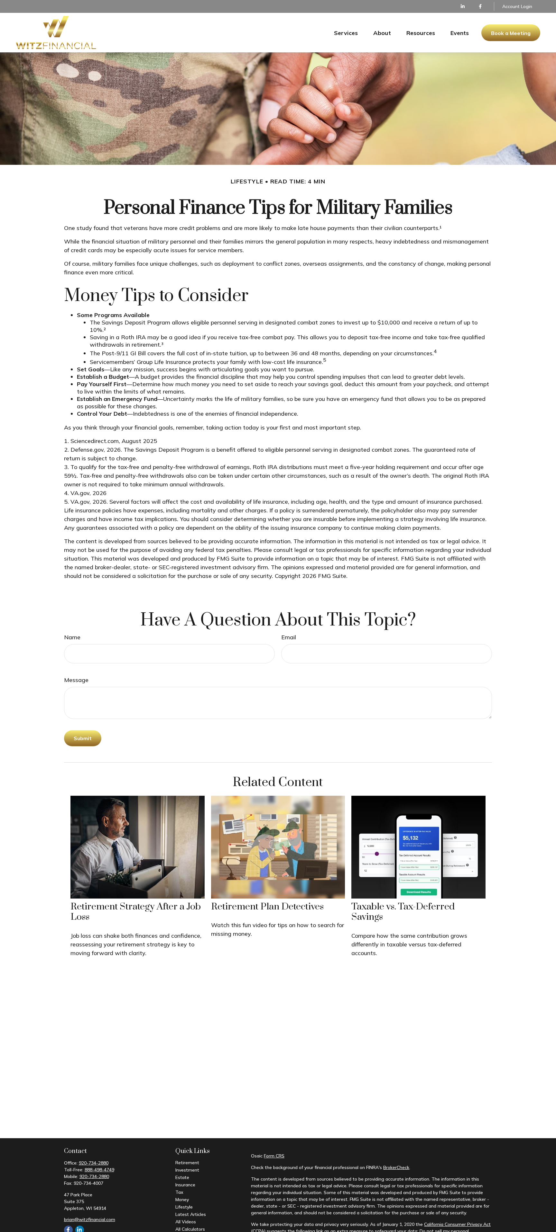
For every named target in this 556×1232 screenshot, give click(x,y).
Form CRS (274, 1156)
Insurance (185, 1185)
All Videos (185, 1222)
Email (288, 637)
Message (76, 680)
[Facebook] (480, 6)
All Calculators (190, 1229)
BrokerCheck (396, 1167)
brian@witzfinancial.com (89, 1219)
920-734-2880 (93, 1163)
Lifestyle (184, 1207)
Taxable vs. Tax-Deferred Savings (403, 912)
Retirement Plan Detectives (267, 907)
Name (72, 637)
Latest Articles (190, 1214)
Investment (187, 1170)
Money (182, 1199)
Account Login (517, 6)
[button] (346, 33)
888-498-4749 (99, 1170)
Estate (182, 1177)
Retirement (187, 1163)
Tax (179, 1192)
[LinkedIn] (462, 6)
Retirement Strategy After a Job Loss (135, 912)
